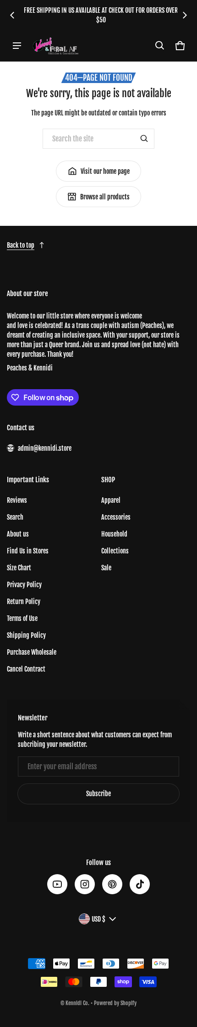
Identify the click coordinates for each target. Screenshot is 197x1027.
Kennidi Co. (77, 1003)
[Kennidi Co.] (55, 45)
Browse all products (105, 197)
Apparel (110, 500)
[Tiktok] (140, 884)
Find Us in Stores (28, 551)
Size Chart (19, 568)
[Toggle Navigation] (17, 46)
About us (18, 534)
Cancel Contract (26, 669)
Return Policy (23, 601)
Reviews (17, 500)
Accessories (116, 517)
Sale (106, 568)
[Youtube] (57, 884)
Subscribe (98, 794)
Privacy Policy (24, 585)
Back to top (20, 245)
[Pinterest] (112, 884)
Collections (115, 551)
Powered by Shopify (115, 1003)
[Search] (144, 139)
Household (114, 534)
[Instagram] (85, 884)
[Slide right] (184, 15)
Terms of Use (22, 618)
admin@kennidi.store (44, 448)
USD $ (98, 919)
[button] (160, 46)
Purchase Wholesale (31, 652)
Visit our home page (105, 171)
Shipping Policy (26, 635)
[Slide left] (12, 15)
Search (15, 517)
